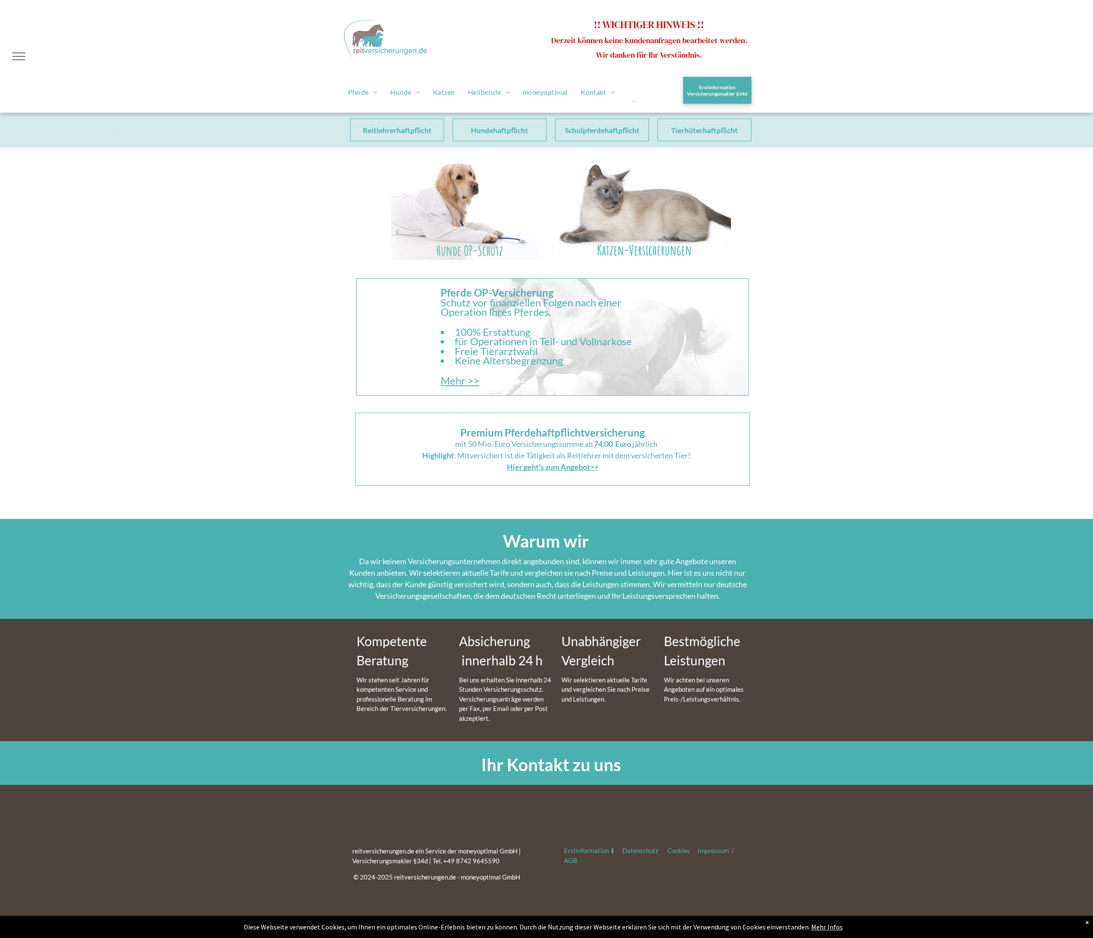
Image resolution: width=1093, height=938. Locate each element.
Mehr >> (460, 380)
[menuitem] (363, 92)
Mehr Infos (827, 927)
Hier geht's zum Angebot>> (553, 467)
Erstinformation (587, 850)
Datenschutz (640, 850)
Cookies (678, 850)
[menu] (19, 56)
